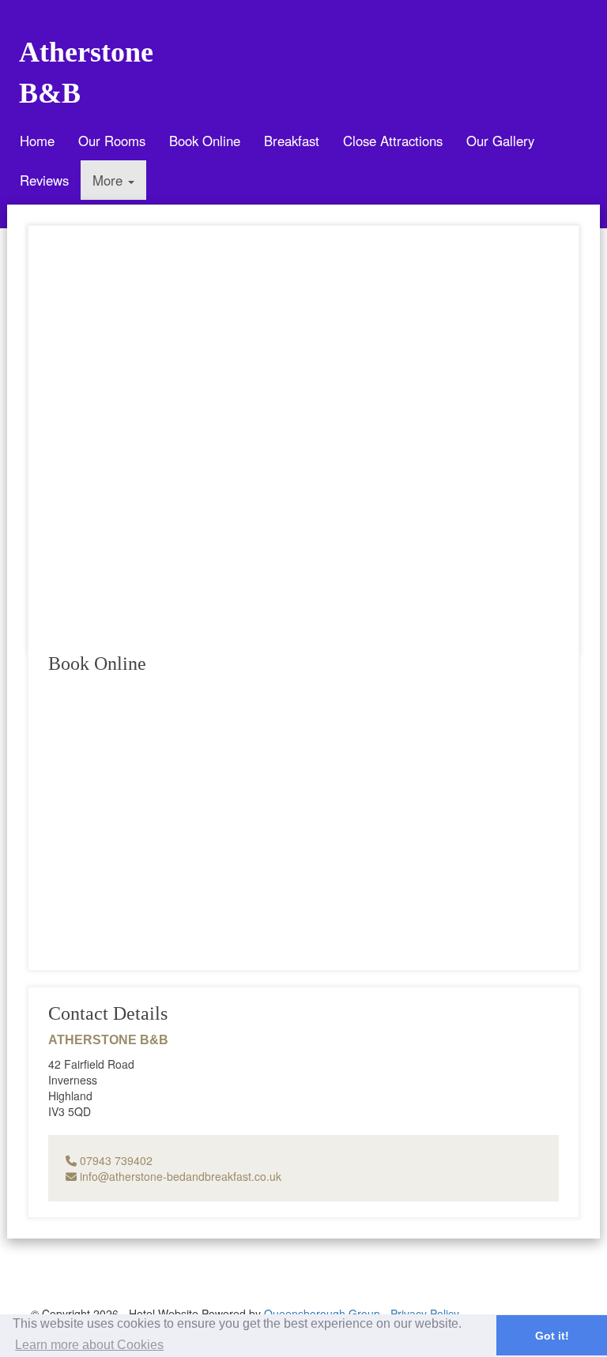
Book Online (204, 140)
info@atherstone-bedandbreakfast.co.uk (179, 1176)
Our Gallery (500, 140)
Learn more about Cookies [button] (89, 1344)
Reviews (44, 180)
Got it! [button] (552, 1335)
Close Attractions (393, 140)
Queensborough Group (322, 1313)
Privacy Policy (424, 1313)
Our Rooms (111, 140)
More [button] (109, 180)
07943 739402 (115, 1160)
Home (37, 140)
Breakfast (291, 140)
